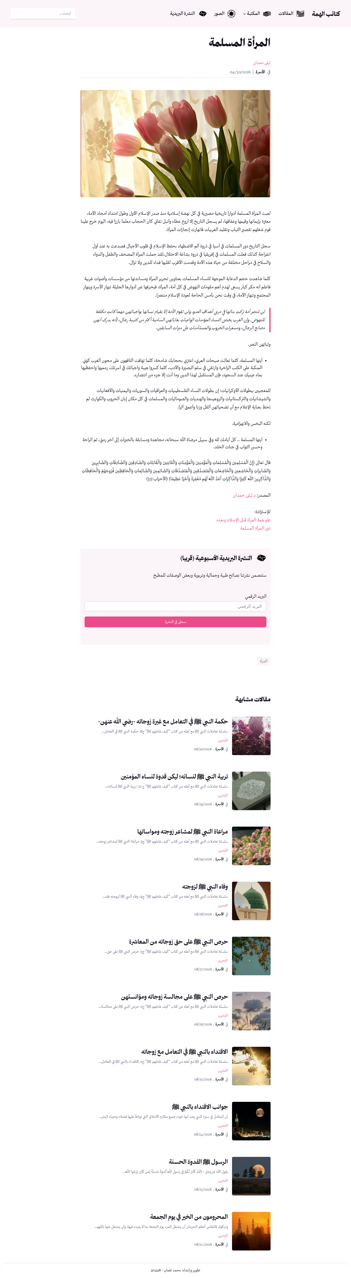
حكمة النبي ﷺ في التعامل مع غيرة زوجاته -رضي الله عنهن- (163, 721)
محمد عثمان (172, 1270)
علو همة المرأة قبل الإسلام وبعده (243, 520)
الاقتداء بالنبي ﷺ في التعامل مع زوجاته (184, 1051)
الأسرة (260, 72)
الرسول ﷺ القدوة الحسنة (198, 1161)
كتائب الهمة (326, 13)
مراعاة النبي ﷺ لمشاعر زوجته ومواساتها (182, 831)
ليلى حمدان (262, 63)
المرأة (263, 661)
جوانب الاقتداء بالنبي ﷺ (200, 1106)
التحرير (223, 740)
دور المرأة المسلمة (255, 528)
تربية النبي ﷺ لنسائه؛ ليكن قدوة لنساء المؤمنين (174, 776)
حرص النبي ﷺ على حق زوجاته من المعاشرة (178, 941)
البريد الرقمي (255, 596)
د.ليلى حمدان (244, 495)
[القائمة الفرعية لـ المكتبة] (244, 13)
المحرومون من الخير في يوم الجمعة (189, 1216)
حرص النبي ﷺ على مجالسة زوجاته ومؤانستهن (174, 996)
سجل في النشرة (175, 622)
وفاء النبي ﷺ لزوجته (205, 886)
